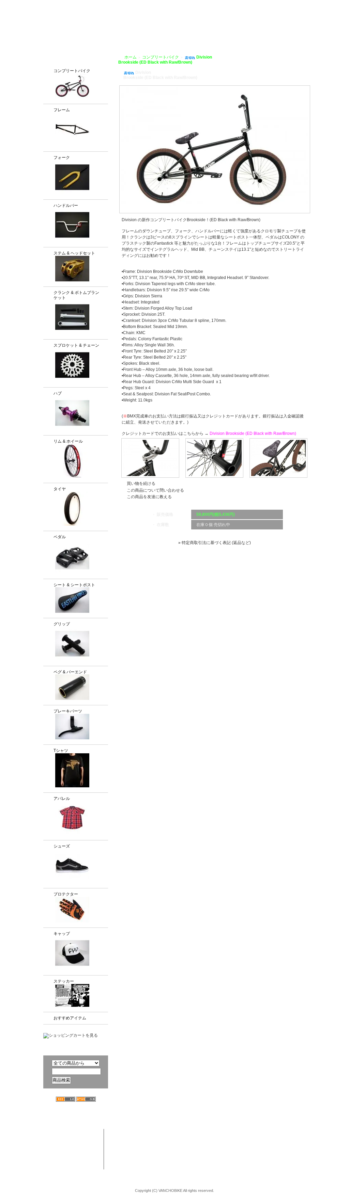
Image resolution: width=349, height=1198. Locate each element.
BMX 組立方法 (140, 1159)
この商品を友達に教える (149, 496)
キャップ (62, 933)
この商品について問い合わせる (155, 490)
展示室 (164, 31)
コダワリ (189, 1133)
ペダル (60, 537)
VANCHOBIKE (55, 23)
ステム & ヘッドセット (74, 253)
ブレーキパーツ (68, 711)
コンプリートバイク (72, 70)
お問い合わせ (327, 31)
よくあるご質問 (288, 31)
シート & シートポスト (74, 584)
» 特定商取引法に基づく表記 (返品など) (214, 542)
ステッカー (64, 981)
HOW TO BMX (224, 31)
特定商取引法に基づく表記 (258, 1159)
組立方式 (138, 31)
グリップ (62, 624)
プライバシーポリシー (290, 4)
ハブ (58, 393)
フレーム (62, 110)
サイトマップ (331, 4)
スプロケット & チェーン (76, 345)
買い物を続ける (141, 483)
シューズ (62, 846)
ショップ (189, 31)
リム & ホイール (68, 441)
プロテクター (66, 894)
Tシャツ (61, 750)
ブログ (256, 31)
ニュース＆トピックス (308, 1146)
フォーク (62, 157)
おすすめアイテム (70, 1018)
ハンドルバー (66, 205)
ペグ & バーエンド (70, 672)
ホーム (130, 57)
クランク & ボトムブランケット (76, 295)
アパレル (62, 798)
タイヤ (60, 489)
